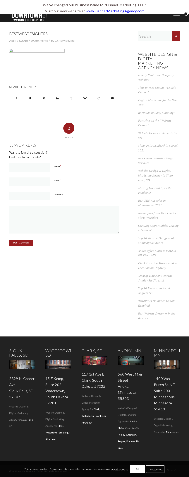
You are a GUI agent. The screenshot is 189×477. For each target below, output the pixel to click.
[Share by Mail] (112, 98)
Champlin (131, 434)
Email (57, 180)
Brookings (64, 432)
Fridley (121, 434)
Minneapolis (172, 432)
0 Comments (39, 40)
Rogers (121, 441)
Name (57, 166)
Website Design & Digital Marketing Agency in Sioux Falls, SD (155, 175)
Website (58, 194)
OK (137, 469)
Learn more (155, 469)
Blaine (121, 428)
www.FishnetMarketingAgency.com (115, 11)
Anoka (133, 421)
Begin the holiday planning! (156, 112)
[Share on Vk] (85, 98)
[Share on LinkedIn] (57, 98)
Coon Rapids (132, 428)
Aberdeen (50, 439)
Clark (60, 425)
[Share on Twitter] (30, 98)
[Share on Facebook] (16, 98)
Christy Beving (65, 40)
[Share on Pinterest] (44, 98)
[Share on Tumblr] (71, 98)
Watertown (51, 432)
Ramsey (130, 441)
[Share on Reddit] (98, 98)
